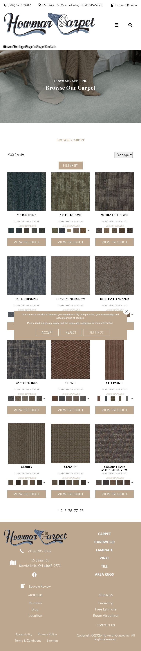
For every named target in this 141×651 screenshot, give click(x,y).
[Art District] (69, 398)
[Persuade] (32, 482)
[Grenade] (18, 398)
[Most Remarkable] (62, 230)
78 (82, 511)
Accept (47, 332)
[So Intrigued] (114, 275)
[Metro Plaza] (76, 398)
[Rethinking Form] (122, 230)
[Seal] (39, 398)
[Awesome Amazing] (76, 230)
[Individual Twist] (114, 230)
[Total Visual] (113, 482)
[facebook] (34, 574)
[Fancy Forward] (114, 443)
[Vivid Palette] (83, 230)
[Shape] (26, 275)
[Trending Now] (70, 275)
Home (7, 46)
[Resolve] (26, 443)
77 (76, 511)
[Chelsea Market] (70, 359)
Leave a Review (40, 586)
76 (70, 511)
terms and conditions (80, 323)
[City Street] (42, 230)
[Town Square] (83, 398)
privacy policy (52, 323)
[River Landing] (62, 398)
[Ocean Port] (19, 230)
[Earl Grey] (34, 230)
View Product (27, 242)
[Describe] (25, 482)
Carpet (30, 46)
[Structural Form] (129, 230)
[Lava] (25, 398)
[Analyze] (18, 482)
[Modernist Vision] (69, 230)
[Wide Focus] (106, 482)
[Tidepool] (26, 191)
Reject (71, 332)
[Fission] (32, 398)
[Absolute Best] (120, 482)
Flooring (18, 46)
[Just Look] (127, 482)
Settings (96, 332)
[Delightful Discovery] (70, 191)
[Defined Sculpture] (106, 230)
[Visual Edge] (114, 191)
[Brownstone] (26, 230)
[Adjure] (39, 482)
